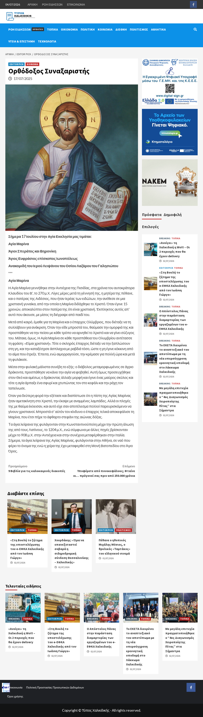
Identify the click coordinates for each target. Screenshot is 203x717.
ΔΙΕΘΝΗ (121, 29)
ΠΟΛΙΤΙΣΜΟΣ (139, 29)
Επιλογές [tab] (150, 226)
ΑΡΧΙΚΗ (32, 4)
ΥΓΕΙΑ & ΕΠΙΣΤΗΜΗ (21, 41)
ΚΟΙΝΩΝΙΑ (105, 29)
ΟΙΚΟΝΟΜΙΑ (69, 29)
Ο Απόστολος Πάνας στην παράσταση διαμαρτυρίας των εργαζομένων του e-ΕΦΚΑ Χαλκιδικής (173, 320)
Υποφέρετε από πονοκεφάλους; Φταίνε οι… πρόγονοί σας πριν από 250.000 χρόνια (104, 471)
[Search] (195, 29)
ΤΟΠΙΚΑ (52, 29)
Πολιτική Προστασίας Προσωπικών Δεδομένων (55, 687)
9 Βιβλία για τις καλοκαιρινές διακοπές (36, 468)
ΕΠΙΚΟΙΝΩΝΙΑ (76, 4)
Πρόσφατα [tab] (152, 214)
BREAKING (164, 238)
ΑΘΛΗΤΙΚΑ (158, 29)
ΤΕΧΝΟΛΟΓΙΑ (47, 41)
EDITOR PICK (16, 64)
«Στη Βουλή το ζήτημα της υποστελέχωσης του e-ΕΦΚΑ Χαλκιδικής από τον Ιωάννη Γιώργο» (27, 549)
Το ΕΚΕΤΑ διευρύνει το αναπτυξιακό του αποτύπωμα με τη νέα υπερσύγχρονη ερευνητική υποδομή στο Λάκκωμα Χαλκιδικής (174, 358)
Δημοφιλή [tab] (173, 214)
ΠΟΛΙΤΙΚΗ (88, 29)
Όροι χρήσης (15, 696)
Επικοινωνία (14, 687)
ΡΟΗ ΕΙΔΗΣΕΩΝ (52, 4)
